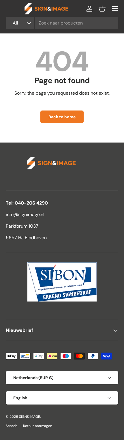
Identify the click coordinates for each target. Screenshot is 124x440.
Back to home (62, 116)
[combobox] (62, 23)
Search (11, 426)
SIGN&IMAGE (29, 416)
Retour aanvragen (37, 426)
